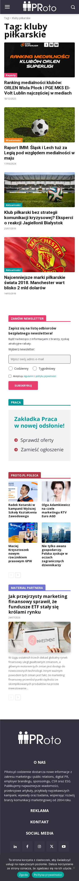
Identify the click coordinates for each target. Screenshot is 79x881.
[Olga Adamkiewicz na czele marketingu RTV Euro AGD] (56, 491)
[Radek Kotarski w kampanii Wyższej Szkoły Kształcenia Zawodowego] (22, 491)
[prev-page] (11, 575)
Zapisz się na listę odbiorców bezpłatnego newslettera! (32, 331)
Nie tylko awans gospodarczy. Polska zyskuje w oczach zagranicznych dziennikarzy (55, 555)
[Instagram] (40, 846)
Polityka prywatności (48, 874)
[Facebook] (27, 846)
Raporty (11, 75)
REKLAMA (39, 810)
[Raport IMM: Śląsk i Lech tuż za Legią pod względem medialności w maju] (39, 124)
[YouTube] (64, 846)
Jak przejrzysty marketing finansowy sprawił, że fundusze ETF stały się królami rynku (37, 604)
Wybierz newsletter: (21, 349)
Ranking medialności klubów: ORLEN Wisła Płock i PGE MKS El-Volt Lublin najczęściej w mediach (38, 88)
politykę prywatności (46, 376)
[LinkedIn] (15, 846)
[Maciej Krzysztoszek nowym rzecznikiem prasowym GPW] (22, 532)
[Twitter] (52, 846)
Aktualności (13, 205)
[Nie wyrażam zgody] (74, 868)
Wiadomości (13, 140)
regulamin (29, 376)
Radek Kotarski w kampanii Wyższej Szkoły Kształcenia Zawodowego (22, 510)
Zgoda (23, 874)
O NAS (40, 762)
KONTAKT (39, 821)
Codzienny (21, 368)
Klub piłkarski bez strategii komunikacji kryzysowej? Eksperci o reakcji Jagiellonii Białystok (38, 217)
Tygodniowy (47, 368)
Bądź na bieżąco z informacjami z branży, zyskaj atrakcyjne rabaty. (38, 341)
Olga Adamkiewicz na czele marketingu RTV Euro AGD (56, 510)
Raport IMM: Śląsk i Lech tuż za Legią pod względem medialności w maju (39, 153)
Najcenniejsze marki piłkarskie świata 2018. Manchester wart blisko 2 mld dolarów (34, 282)
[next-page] (17, 575)
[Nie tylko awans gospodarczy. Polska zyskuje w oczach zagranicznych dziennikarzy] (56, 532)
